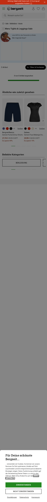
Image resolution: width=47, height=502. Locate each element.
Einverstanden (23, 485)
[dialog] (23, 476)
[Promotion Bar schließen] (44, 2)
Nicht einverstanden (23, 491)
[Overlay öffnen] (31, 3)
